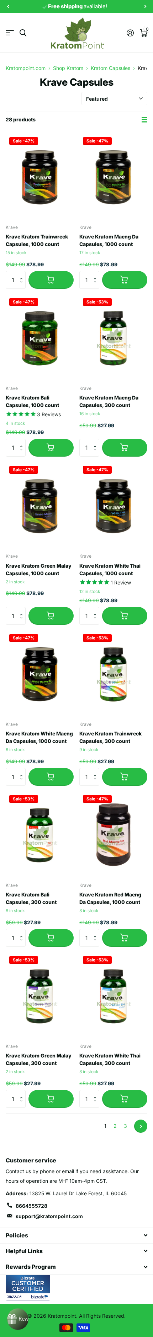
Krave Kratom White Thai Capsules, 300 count (110, 1059)
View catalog (10, 33)
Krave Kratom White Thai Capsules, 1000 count (110, 569)
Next (140, 1126)
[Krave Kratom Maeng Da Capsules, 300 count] (113, 337)
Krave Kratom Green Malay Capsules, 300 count (39, 1059)
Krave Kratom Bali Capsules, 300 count (31, 898)
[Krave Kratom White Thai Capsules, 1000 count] (113, 505)
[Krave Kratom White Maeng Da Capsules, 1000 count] (40, 673)
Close (76, 1235)
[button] (23, 273)
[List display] (144, 119)
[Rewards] (17, 1319)
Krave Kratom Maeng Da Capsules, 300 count (108, 401)
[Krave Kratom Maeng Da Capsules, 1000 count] (113, 176)
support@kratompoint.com (49, 1216)
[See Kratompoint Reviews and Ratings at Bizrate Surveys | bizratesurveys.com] (28, 1288)
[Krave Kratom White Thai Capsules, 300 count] (113, 995)
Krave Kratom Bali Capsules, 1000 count (32, 401)
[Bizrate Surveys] (40, 1297)
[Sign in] (130, 32)
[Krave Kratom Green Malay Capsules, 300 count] (40, 995)
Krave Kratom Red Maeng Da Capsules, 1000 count (110, 898)
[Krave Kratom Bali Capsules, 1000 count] (40, 337)
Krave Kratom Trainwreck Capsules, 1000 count (37, 240)
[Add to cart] (51, 280)
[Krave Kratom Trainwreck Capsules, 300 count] (113, 673)
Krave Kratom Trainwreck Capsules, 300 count (110, 737)
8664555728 (31, 1206)
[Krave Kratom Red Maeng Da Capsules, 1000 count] (113, 834)
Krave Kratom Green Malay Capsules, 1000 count (39, 569)
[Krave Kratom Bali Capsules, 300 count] (40, 834)
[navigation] (8, 6)
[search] (23, 33)
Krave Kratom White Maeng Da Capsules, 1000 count (39, 737)
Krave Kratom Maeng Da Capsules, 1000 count (108, 240)
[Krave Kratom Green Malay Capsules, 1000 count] (40, 505)
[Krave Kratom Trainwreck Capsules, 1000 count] (40, 176)
